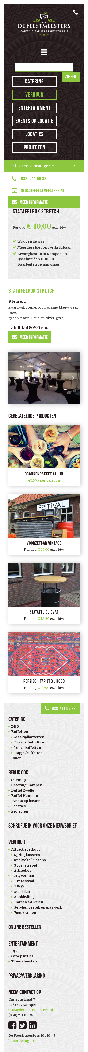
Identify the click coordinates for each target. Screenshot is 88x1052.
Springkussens (27, 855)
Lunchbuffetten (27, 748)
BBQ (15, 726)
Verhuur (34, 94)
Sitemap (18, 780)
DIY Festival (24, 881)
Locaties (34, 134)
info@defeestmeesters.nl (42, 190)
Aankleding (24, 897)
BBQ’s (19, 886)
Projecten (34, 147)
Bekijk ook (18, 772)
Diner (16, 758)
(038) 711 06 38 (33, 178)
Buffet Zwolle (22, 790)
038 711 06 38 (64, 708)
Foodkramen (25, 913)
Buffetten (19, 732)
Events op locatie (34, 121)
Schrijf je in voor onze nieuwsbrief (42, 825)
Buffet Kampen (24, 795)
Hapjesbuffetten (28, 753)
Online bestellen (24, 927)
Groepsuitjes (22, 956)
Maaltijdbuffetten (29, 737)
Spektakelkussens (30, 860)
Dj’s (14, 951)
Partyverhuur (22, 876)
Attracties (22, 870)
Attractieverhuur (25, 849)
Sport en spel (25, 865)
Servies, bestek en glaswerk (38, 907)
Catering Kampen (26, 785)
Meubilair (22, 892)
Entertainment (34, 108)
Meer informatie (34, 202)
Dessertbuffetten (29, 742)
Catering (34, 81)
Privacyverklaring (26, 976)
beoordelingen (21, 1041)
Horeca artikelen (28, 902)
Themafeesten (24, 961)
